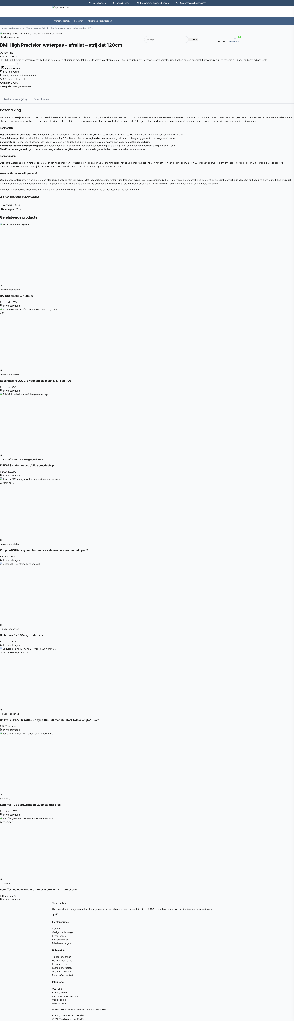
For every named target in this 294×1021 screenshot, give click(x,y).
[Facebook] (53, 915)
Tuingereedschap (61, 956)
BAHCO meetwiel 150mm (16, 295)
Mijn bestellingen (61, 943)
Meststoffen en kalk (62, 975)
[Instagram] (56, 915)
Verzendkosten (60, 939)
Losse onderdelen (62, 967)
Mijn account (59, 1003)
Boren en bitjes (60, 964)
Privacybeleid (59, 992)
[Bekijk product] (1, 285)
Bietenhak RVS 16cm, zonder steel (22, 635)
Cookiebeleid (59, 999)
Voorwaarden (68, 1015)
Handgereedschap (16, 28)
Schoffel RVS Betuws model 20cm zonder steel (30, 804)
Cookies (80, 1015)
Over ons (57, 988)
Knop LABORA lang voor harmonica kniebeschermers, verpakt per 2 (44, 550)
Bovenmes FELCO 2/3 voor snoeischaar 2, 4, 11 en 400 (35, 380)
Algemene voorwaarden (65, 996)
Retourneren (59, 936)
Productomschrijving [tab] (15, 99)
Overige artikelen (61, 971)
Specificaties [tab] (41, 99)
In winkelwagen (12, 68)
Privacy (56, 1015)
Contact (56, 928)
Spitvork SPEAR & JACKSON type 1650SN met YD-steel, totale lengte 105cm (49, 720)
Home (3, 28)
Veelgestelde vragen (63, 932)
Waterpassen (33, 28)
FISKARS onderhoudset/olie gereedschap (27, 465)
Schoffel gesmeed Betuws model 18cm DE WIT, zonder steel (39, 889)
